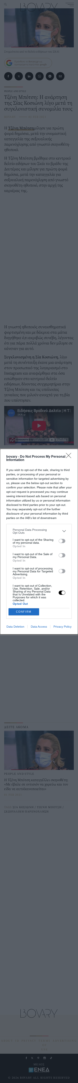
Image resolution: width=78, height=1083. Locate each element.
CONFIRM (23, 611)
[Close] (70, 457)
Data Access (39, 626)
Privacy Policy (62, 626)
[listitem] (39, 531)
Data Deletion (15, 626)
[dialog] (39, 541)
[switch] (62, 541)
